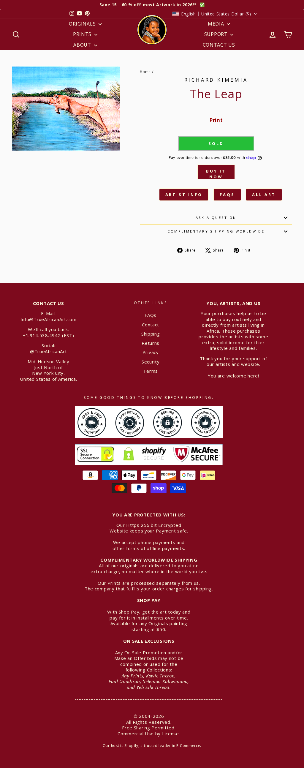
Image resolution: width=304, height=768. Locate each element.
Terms (150, 371)
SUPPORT (216, 34)
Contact (150, 325)
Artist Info (183, 194)
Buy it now (216, 173)
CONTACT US (219, 45)
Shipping (150, 334)
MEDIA (216, 23)
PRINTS (83, 34)
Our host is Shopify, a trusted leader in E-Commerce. (152, 745)
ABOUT (82, 45)
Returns (150, 343)
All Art (264, 194)
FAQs (227, 194)
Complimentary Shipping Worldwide (216, 231)
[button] (214, 14)
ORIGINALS (83, 23)
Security (151, 362)
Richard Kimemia (216, 80)
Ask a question (216, 217)
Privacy (150, 352)
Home (145, 71)
